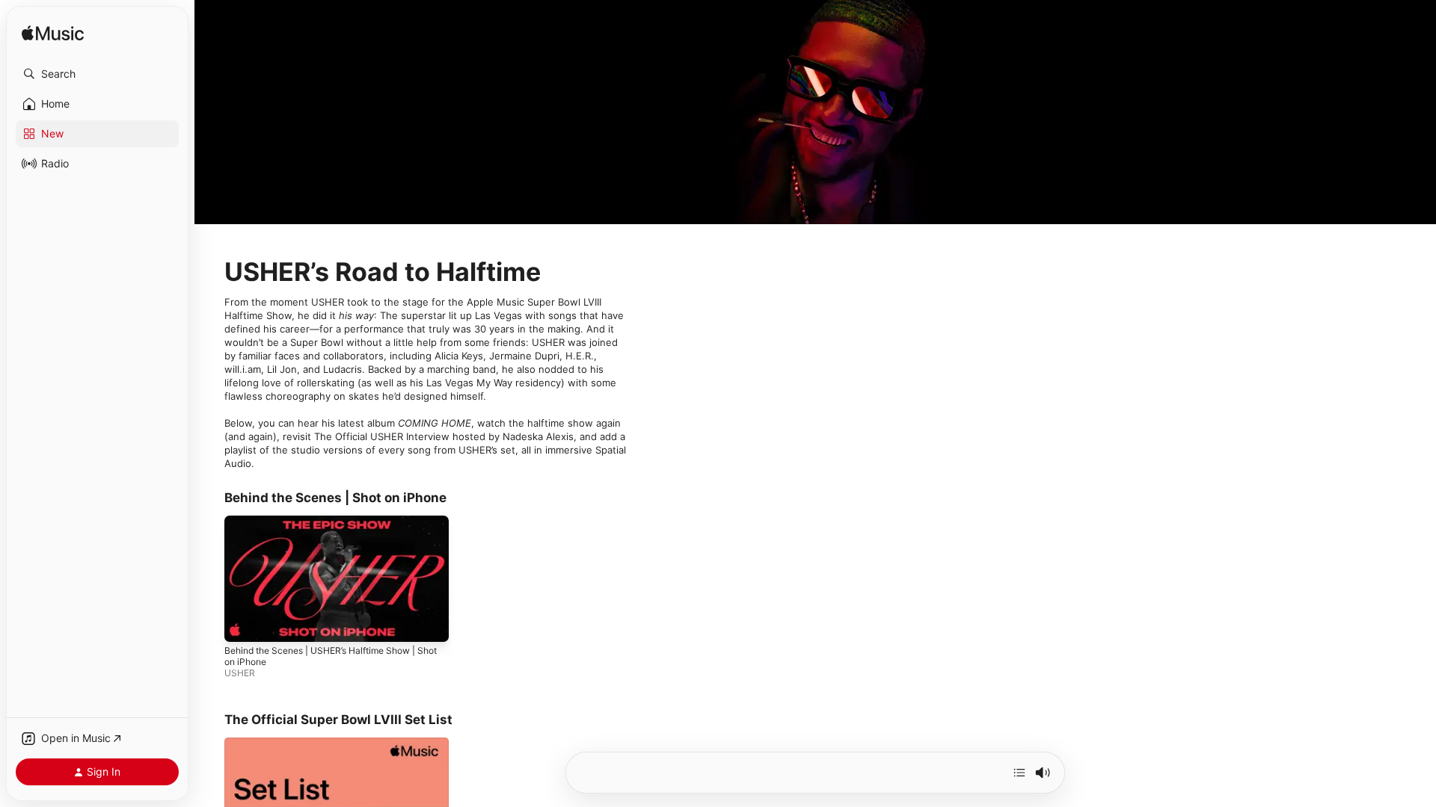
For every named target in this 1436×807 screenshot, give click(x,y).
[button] (97, 74)
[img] (53, 34)
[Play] (243, 623)
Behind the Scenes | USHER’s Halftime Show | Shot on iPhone (330, 656)
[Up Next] (1019, 772)
